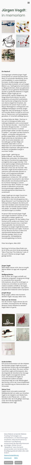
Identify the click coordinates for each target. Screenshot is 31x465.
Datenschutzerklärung (11, 455)
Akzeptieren (8, 463)
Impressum (8, 458)
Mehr (16, 458)
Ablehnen (18, 463)
